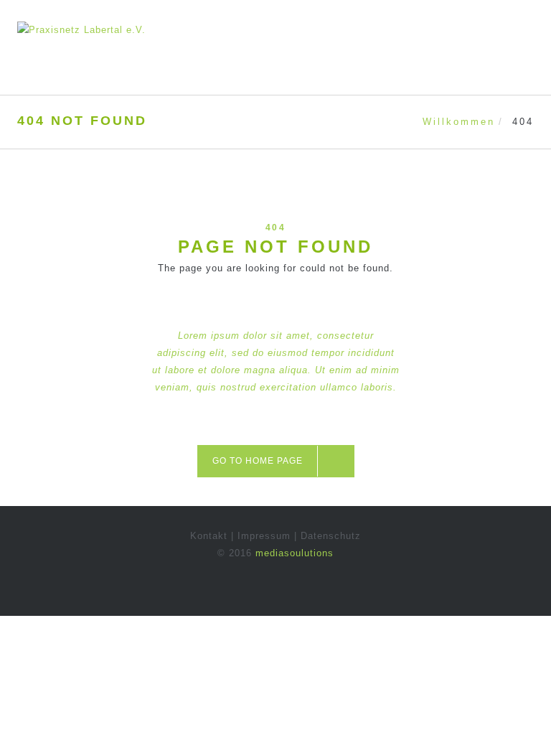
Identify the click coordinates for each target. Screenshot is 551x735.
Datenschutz (331, 535)
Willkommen (459, 121)
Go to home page (257, 461)
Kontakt (208, 535)
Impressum (264, 535)
